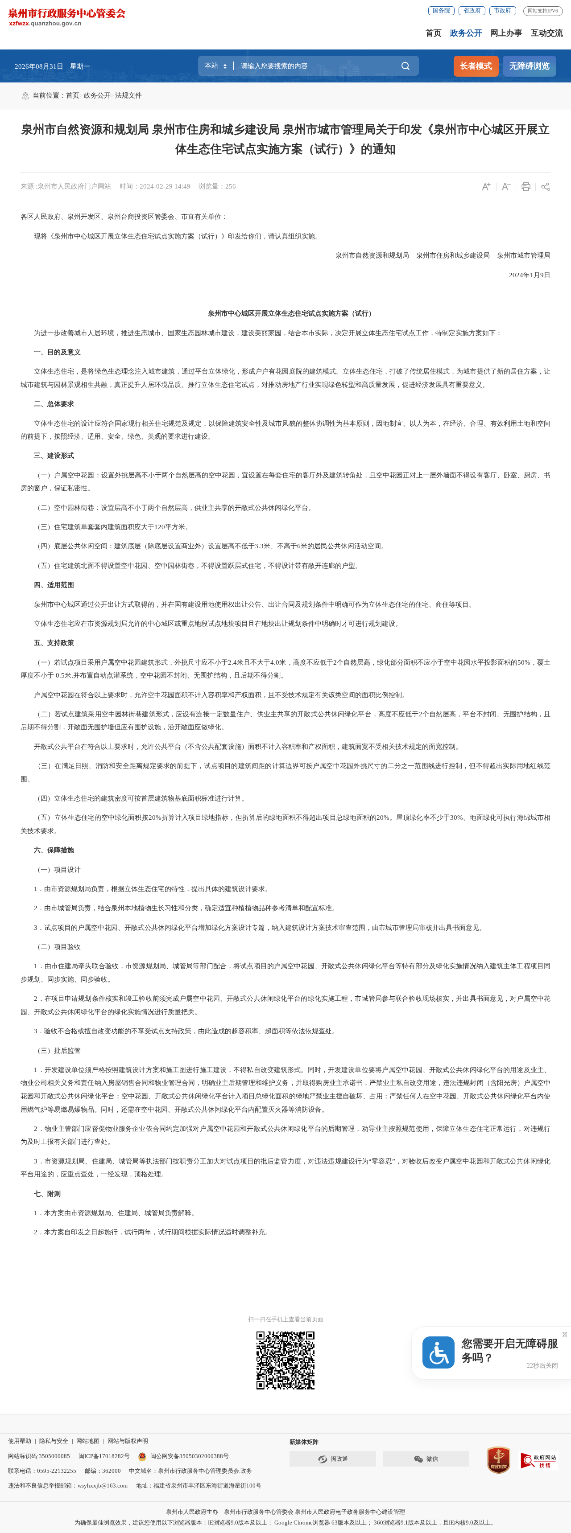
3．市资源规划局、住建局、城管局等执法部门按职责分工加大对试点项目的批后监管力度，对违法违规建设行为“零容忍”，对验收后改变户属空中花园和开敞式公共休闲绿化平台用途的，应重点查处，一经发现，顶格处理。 (285, 1168)
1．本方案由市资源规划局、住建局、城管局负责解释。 (109, 1213)
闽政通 (339, 1458)
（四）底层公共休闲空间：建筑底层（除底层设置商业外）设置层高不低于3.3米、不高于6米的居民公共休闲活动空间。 (204, 546)
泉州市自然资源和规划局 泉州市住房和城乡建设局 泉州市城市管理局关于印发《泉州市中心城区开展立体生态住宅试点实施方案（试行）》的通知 (285, 139)
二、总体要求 (54, 403)
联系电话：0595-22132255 (42, 1470)
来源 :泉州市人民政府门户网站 (66, 186)
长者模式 (476, 66)
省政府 (472, 10)
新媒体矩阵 (304, 1441)
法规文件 (128, 95)
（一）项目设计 (51, 869)
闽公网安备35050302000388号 (189, 1456)
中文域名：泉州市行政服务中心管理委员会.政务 (190, 1470)
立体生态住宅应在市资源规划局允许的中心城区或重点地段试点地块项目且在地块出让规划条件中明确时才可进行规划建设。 (211, 623)
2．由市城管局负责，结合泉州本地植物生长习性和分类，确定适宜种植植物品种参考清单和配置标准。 (180, 908)
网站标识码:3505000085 (39, 1456)
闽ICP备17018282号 (104, 1456)
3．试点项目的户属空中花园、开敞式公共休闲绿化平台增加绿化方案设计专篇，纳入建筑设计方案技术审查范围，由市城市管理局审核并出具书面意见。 (253, 927)
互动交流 (547, 33)
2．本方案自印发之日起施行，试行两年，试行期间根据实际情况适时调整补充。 (146, 1232)
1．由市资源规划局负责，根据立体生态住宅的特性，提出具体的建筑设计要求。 (146, 888)
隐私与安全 (53, 1441)
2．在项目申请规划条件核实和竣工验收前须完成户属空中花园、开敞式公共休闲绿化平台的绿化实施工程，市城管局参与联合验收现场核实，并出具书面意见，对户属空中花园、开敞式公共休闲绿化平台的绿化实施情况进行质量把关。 (285, 1005)
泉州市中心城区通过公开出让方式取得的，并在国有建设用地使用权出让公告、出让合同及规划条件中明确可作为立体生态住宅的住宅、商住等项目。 (248, 604)
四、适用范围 (54, 584)
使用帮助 (19, 1441)
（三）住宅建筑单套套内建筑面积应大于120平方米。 (106, 526)
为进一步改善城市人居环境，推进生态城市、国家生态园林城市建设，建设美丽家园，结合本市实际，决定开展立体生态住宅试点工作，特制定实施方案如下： (261, 333)
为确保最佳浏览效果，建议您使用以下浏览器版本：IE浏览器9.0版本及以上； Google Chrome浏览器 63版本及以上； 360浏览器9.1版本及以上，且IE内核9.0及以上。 (285, 1522)
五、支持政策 (54, 642)
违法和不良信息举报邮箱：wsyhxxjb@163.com (68, 1485)
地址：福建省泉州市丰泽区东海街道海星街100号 (198, 1485)
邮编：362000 (103, 1470)
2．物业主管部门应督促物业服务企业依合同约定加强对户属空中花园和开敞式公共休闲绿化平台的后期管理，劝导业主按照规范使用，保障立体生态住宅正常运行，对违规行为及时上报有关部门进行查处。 (285, 1135)
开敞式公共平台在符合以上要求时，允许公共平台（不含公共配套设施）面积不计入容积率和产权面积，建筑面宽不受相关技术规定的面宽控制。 (241, 746)
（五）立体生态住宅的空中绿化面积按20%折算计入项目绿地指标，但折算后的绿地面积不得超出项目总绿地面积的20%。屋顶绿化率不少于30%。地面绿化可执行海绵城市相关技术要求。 (285, 824)
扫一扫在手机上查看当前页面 (285, 1319)
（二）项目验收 (51, 946)
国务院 (441, 10)
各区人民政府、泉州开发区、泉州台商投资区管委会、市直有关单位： (124, 216)
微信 (432, 1458)
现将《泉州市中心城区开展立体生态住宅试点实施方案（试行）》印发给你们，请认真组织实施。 (171, 236)
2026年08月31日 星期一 (52, 66)
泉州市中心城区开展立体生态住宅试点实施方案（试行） (291, 313)
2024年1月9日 (523, 275)
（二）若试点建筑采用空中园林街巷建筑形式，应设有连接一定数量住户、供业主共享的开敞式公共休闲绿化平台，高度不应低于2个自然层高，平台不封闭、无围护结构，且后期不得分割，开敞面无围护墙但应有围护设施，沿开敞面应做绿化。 (285, 721)
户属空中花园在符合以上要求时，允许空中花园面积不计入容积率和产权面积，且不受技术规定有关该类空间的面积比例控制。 (215, 695)
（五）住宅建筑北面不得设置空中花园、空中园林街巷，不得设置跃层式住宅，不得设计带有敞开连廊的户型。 (191, 565)
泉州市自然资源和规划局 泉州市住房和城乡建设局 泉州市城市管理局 (436, 255)
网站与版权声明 (128, 1441)
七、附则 (47, 1193)
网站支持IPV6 (543, 10)
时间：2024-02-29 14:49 (155, 186)
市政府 (502, 10)
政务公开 (466, 33)
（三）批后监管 (51, 1050)
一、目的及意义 (57, 352)
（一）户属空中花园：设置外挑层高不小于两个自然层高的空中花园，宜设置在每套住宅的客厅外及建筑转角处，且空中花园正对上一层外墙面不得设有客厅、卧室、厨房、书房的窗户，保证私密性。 (285, 482)
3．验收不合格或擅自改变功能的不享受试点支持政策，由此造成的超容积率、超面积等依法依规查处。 (180, 1031)
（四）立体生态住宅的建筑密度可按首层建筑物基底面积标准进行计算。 (134, 798)
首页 (434, 33)
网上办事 (506, 33)
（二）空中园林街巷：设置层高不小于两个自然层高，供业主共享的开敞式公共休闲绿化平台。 (168, 507)
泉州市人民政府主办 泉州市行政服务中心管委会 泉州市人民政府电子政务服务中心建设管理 (285, 1511)
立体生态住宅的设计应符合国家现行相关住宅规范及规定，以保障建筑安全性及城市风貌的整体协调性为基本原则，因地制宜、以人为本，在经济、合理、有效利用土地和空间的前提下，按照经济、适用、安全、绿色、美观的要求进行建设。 (285, 430)
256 (230, 186)
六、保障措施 (54, 850)
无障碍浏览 (529, 66)
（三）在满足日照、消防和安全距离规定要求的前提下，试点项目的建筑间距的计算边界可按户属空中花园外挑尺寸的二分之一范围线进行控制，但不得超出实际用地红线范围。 (285, 772)
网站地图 (87, 1441)
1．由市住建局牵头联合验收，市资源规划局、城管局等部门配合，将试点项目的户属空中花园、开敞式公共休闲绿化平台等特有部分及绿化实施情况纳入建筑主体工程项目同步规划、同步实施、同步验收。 (285, 972)
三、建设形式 (54, 455)
